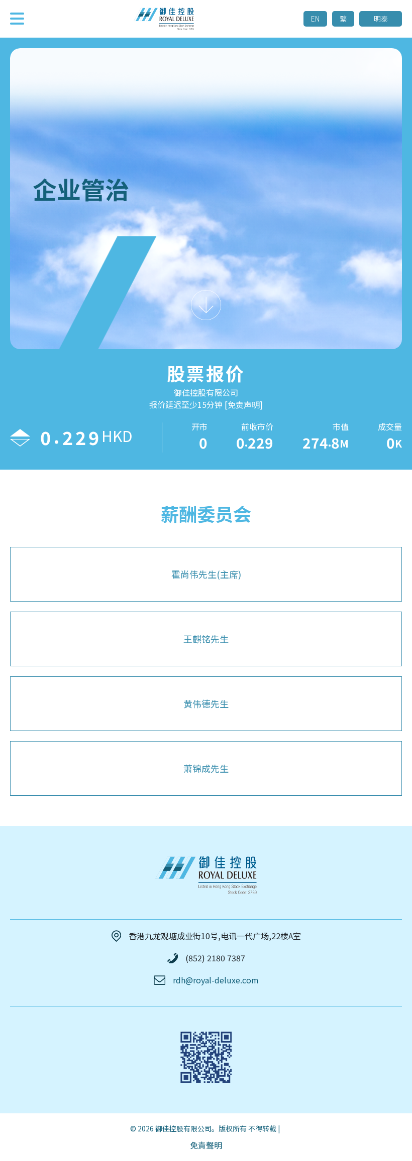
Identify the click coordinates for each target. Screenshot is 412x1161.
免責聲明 (206, 1145)
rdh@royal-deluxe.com (216, 980)
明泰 (381, 19)
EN (315, 19)
